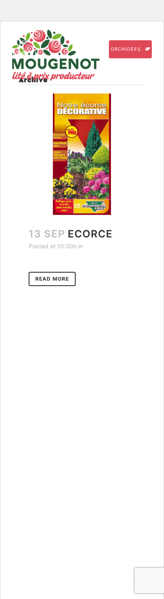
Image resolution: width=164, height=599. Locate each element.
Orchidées (126, 49)
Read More (52, 279)
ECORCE (90, 234)
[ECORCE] (82, 154)
